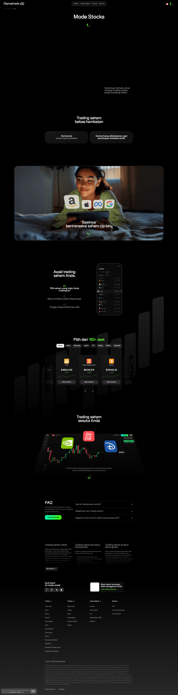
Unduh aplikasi (108, 589)
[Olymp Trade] (14, 3)
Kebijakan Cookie (15, 692)
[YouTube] (61, 590)
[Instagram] (52, 590)
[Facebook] (47, 590)
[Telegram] (56, 590)
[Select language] (167, 4)
